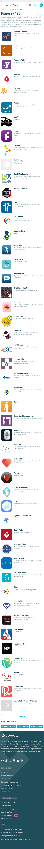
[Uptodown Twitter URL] (10, 760)
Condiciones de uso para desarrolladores (15, 839)
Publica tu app (6, 806)
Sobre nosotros (6, 772)
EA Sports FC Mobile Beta (30, 1)
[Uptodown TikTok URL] (6, 760)
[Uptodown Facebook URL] (21, 760)
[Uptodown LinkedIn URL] (17, 760)
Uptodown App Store (8, 802)
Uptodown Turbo (9, 815)
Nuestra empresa (7, 776)
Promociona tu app (7, 809)
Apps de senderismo (36, 726)
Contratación (5, 792)
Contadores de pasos (8, 726)
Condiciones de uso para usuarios (12, 829)
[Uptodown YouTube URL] (2, 760)
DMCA (3, 842)
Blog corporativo (7, 788)
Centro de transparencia (9, 782)
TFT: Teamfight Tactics (9, 1)
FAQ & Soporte (6, 818)
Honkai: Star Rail (19, 1)
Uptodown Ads (6, 812)
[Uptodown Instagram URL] (14, 760)
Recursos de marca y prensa (11, 785)
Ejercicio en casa (23, 726)
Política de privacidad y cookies (12, 832)
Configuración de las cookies (11, 836)
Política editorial (6, 779)
